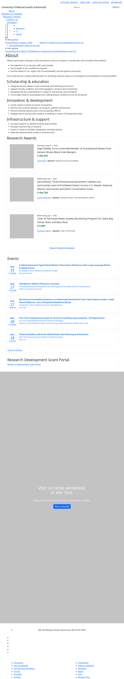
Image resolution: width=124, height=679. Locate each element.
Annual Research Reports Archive (24, 45)
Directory (85, 2)
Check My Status (100, 2)
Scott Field (41, 161)
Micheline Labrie (44, 231)
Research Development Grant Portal (24, 364)
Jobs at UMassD (21, 665)
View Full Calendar (14, 350)
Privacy (17, 671)
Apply (80, 671)
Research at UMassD (11, 14)
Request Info (84, 677)
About (12, 11)
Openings (12, 22)
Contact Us (12, 19)
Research (20, 28)
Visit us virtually (62, 506)
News (70, 42)
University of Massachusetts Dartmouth (60, 625)
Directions (18, 662)
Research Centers (48, 42)
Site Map (18, 674)
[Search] (105, 7)
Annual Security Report (24, 668)
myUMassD (116, 2)
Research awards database (62, 248)
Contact (17, 677)
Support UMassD (69, 2)
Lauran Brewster (44, 197)
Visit (80, 674)
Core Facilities (62, 42)
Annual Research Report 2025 (18, 42)
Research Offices (12, 17)
